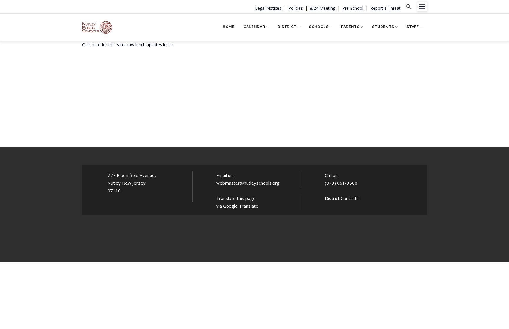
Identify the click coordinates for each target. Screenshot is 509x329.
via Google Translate (237, 206)
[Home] (97, 25)
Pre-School (352, 8)
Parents (350, 27)
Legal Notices (268, 8)
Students (383, 27)
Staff (412, 27)
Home (228, 27)
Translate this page (236, 198)
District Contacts (342, 198)
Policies (295, 8)
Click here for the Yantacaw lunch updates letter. (128, 44)
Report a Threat (385, 8)
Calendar (254, 27)
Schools (318, 27)
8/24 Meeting (322, 8)
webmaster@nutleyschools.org (248, 183)
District (287, 27)
